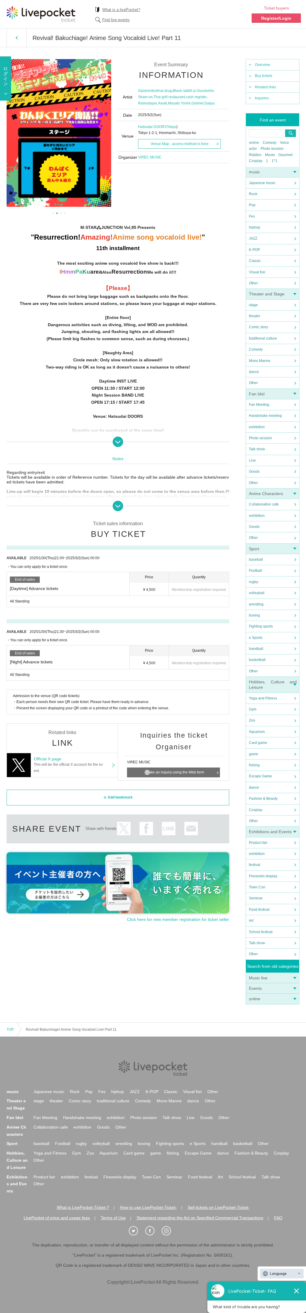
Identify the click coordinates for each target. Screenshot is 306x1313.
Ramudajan (147, 103)
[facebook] (153, 1231)
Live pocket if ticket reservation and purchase (41, 14)
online (254, 143)
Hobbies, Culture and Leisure (17, 1160)
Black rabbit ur (184, 91)
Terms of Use (113, 1217)
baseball (256, 559)
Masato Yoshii (179, 103)
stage (253, 305)
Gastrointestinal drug (155, 91)
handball (256, 649)
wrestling (256, 604)
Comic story (258, 327)
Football (255, 570)
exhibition (257, 427)
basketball (257, 660)
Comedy (269, 143)
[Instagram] (169, 1231)
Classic (255, 261)
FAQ (278, 1217)
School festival (261, 932)
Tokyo (171, 127)
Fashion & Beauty (263, 798)
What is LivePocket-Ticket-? (83, 1207)
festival (254, 865)
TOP (10, 1029)
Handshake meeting (265, 416)
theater (254, 316)
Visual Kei (257, 272)
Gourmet (286, 155)
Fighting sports (261, 626)
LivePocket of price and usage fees (57, 1217)
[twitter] (136, 1231)
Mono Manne (259, 361)
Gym (252, 709)
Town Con (257, 887)
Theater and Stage (266, 294)
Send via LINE (168, 828)
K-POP (254, 250)
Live (252, 460)
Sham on (145, 97)
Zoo (252, 720)
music (254, 171)
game (253, 754)
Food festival (259, 909)
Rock (253, 194)
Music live (258, 977)
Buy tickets (263, 76)
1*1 (274, 161)
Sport (254, 548)
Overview (262, 65)
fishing (254, 765)
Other (253, 283)
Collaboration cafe (264, 504)
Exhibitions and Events (270, 831)
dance (254, 372)
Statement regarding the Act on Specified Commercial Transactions (200, 1217)
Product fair (258, 843)
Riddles (255, 155)
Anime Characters (266, 493)
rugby (253, 582)
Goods (254, 471)
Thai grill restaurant (169, 97)
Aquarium (257, 732)
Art (251, 921)
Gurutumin (205, 91)
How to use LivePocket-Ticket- (148, 1207)
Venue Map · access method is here (180, 144)
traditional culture (263, 338)
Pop (252, 205)
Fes (252, 216)
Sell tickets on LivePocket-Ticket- (219, 1207)
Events (255, 988)
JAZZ (253, 238)
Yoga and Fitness (263, 698)
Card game (258, 743)
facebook (146, 828)
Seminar (256, 898)
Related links (265, 87)
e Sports (255, 638)
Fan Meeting (259, 405)
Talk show (257, 449)
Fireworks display (263, 876)
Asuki (162, 103)
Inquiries (262, 98)
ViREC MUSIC (150, 157)
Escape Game (260, 776)
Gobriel (198, 103)
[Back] (17, 37)
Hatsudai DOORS (152, 127)
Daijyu (209, 103)
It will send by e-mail (191, 828)
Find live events (116, 20)
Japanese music (262, 183)
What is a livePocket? (121, 9)
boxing (254, 615)
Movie (270, 155)
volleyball (256, 593)
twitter (124, 828)
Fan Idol (256, 394)
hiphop (254, 227)
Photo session (272, 149)
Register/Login (276, 18)
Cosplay (255, 161)
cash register (196, 97)
